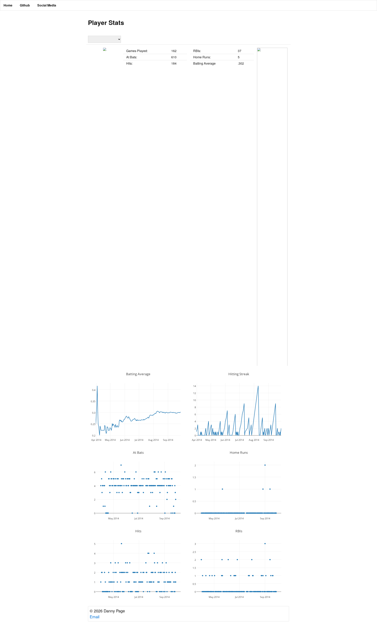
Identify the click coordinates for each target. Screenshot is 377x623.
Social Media (46, 5)
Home (8, 5)
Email (94, 616)
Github (25, 5)
